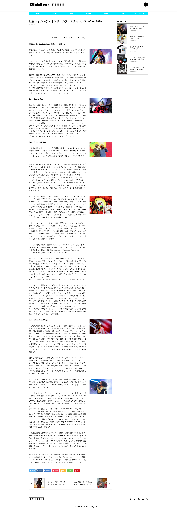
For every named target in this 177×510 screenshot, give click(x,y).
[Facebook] (130, 499)
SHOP (122, 13)
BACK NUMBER (139, 13)
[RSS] (147, 499)
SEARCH (146, 4)
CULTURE (105, 13)
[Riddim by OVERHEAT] (47, 4)
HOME (37, 13)
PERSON (122, 502)
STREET (88, 13)
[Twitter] (135, 499)
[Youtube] (143, 499)
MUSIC (54, 13)
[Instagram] (139, 499)
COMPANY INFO (143, 502)
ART (71, 13)
